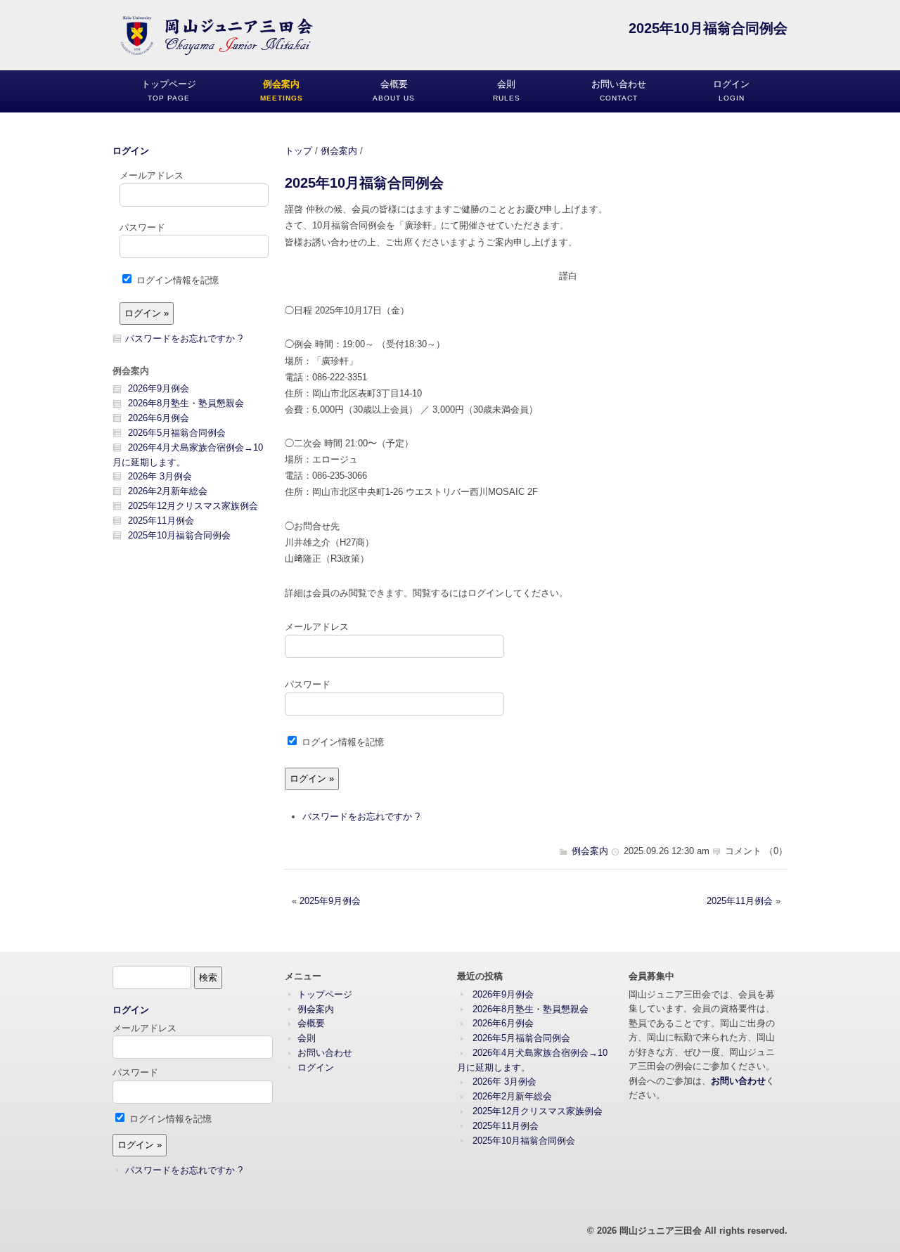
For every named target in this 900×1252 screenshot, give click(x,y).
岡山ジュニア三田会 (660, 1230)
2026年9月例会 (158, 388)
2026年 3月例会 (160, 476)
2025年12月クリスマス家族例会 (193, 506)
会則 (306, 1038)
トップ (298, 151)
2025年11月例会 (740, 901)
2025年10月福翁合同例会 (364, 182)
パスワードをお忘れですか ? (361, 816)
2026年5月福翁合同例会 (177, 432)
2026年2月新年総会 (167, 491)
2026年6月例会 (158, 418)
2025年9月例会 (330, 901)
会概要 (311, 1023)
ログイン (130, 151)
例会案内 (339, 151)
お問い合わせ (324, 1052)
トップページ (324, 994)
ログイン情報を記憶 (341, 742)
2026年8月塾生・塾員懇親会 (186, 403)
